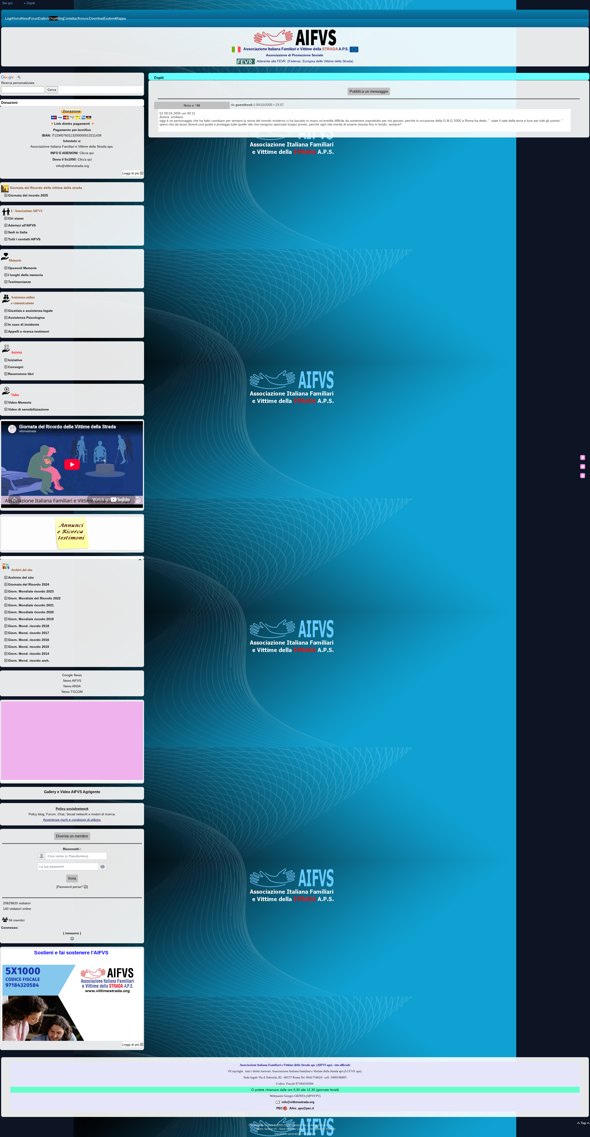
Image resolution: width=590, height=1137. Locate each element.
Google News (72, 675)
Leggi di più (131, 173)
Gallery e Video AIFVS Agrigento (72, 792)
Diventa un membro (72, 836)
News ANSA (72, 686)
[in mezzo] (582, 466)
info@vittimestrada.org (72, 166)
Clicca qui (87, 153)
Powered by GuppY (261, 1125)
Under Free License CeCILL (310, 1125)
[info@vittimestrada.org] (278, 1102)
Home (18, 3)
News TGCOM (72, 692)
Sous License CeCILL (293, 1129)
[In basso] (582, 475)
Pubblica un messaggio (369, 91)
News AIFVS (72, 680)
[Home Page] (295, 37)
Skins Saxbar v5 (267, 1129)
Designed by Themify (322, 1129)
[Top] (582, 457)
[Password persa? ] (72, 887)
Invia (72, 878)
